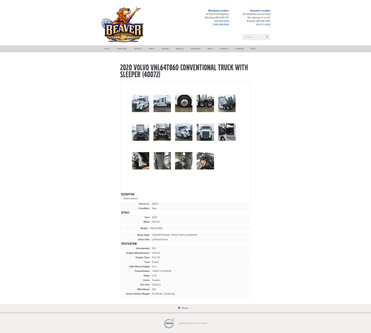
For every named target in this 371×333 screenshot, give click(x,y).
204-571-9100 (263, 24)
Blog (253, 49)
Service (138, 49)
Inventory (122, 49)
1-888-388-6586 (220, 24)
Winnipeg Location (218, 10)
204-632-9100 (221, 21)
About (210, 49)
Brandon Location (260, 10)
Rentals (180, 49)
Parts (151, 49)
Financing (195, 49)
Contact (224, 49)
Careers (239, 49)
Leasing (165, 49)
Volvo (107, 49)
